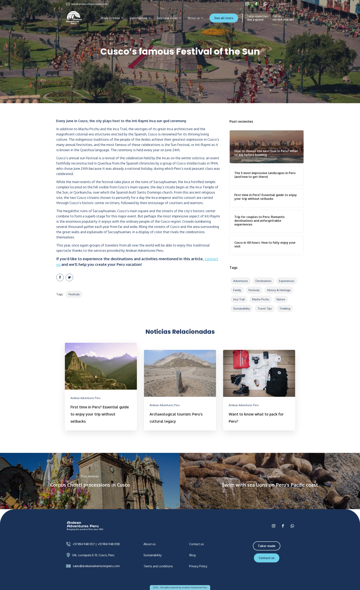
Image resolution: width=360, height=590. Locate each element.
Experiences (286, 281)
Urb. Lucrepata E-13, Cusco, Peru (93, 555)
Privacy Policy (198, 566)
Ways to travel (110, 18)
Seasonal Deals (167, 18)
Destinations (139, 18)
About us (194, 18)
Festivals (74, 294)
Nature (281, 299)
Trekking (284, 308)
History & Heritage (279, 290)
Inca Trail (239, 299)
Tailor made (266, 546)
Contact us (196, 544)
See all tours (223, 18)
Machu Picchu (260, 299)
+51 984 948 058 (109, 544)
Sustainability (241, 308)
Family (237, 290)
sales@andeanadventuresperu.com (89, 4)
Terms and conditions (158, 566)
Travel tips (264, 308)
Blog (192, 555)
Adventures (240, 281)
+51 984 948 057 (283, 19)
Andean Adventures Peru (85, 398)
